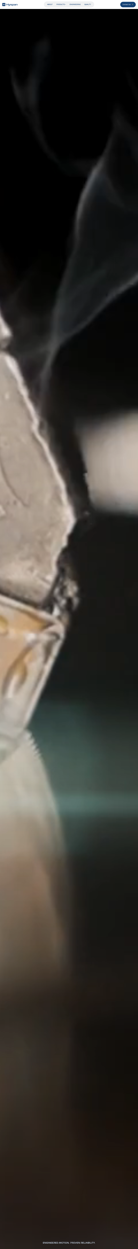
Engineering (75, 4)
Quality (87, 4)
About (50, 4)
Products (60, 4)
